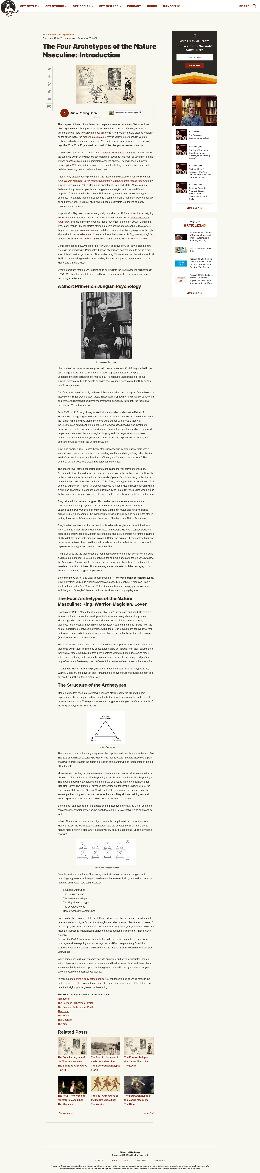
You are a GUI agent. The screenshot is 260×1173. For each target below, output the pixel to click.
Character (51, 34)
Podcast (134, 6)
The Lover (63, 1011)
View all (192, 208)
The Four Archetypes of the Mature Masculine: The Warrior (104, 1099)
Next (147, 1113)
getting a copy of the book (87, 979)
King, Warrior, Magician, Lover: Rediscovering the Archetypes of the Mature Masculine (103, 181)
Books (152, 6)
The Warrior (64, 1015)
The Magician (65, 1020)
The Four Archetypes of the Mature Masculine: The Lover (137, 1061)
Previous (68, 1113)
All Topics (142, 1160)
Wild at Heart (85, 238)
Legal (114, 1160)
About (127, 1160)
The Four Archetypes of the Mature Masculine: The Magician (71, 1099)
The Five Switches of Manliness (119, 152)
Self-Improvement (66, 34)
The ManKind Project (137, 238)
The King (63, 1024)
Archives (159, 1160)
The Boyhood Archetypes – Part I (75, 1003)
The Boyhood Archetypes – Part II (75, 1007)
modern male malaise (94, 137)
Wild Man (77, 165)
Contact (100, 1160)
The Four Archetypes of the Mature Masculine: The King (137, 1099)
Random (170, 6)
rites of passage (90, 230)
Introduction (64, 998)
